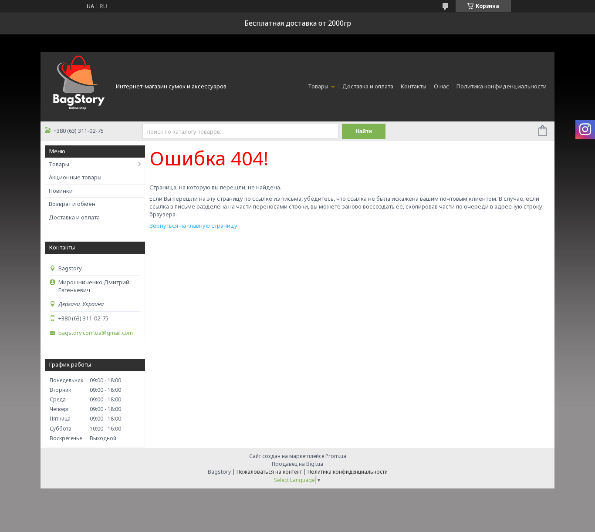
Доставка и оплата (367, 86)
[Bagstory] (77, 86)
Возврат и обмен (72, 204)
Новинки (61, 191)
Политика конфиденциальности (501, 86)
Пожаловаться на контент (269, 471)
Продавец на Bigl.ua (297, 464)
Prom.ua (335, 456)
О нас (441, 86)
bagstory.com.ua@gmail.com (95, 333)
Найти (363, 131)
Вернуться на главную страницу (193, 225)
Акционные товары (75, 177)
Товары (319, 86)
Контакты (413, 86)
